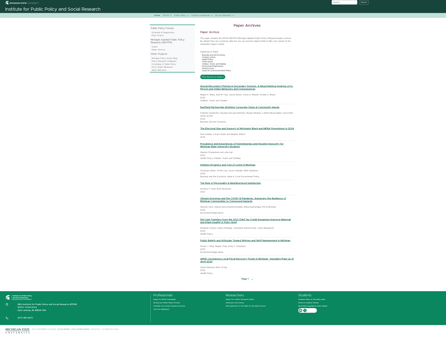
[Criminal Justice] (216, 57)
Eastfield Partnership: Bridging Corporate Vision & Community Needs (239, 107)
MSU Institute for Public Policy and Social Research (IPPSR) (47, 304)
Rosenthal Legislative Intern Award (312, 306)
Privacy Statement (64, 329)
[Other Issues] (216, 62)
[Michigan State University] (18, 331)
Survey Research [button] (223, 15)
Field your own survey (235, 303)
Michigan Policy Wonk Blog (164, 58)
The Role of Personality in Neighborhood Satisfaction (230, 183)
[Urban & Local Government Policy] (216, 71)
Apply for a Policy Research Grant (240, 299)
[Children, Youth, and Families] (216, 64)
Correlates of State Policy (164, 64)
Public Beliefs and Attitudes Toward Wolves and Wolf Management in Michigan (245, 240)
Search (364, 2)
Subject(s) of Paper (209, 52)
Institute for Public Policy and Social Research (53, 9)
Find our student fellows (308, 303)
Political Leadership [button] (201, 15)
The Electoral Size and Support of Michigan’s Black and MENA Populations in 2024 (247, 128)
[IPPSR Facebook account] (301, 310)
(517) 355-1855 (41, 329)
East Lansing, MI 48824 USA (32, 310)
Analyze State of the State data (311, 299)
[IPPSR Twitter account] (305, 310)
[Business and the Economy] (216, 55)
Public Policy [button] (180, 15)
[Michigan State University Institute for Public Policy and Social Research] (19, 297)
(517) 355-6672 (25, 318)
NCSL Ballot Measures (162, 67)
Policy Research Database (164, 61)
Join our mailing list (161, 309)
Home (157, 15)
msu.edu (53, 329)
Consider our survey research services (169, 306)
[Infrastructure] (216, 68)
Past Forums (158, 35)
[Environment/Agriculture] (216, 66)
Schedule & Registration (163, 33)
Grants (155, 47)
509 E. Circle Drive (27, 307)
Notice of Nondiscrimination (81, 329)
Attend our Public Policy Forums (166, 303)
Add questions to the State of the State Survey (246, 306)
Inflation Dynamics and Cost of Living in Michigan (227, 165)
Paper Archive (158, 50)
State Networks (159, 70)
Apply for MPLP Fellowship (164, 299)
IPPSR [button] (166, 15)
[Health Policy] (216, 60)
